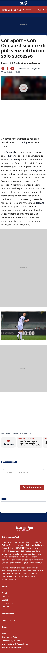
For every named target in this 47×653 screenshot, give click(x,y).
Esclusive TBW (8, 603)
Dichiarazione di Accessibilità (15, 644)
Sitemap (5, 633)
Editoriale (6, 606)
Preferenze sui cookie (11, 647)
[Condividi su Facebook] (7, 68)
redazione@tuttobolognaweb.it (28, 562)
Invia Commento (32, 487)
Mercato (5, 596)
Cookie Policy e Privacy (12, 640)
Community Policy (10, 637)
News (28, 10)
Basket (5, 600)
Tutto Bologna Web (11, 9)
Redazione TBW (9, 620)
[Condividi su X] (12, 68)
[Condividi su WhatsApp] (3, 68)
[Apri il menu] (3, 3)
